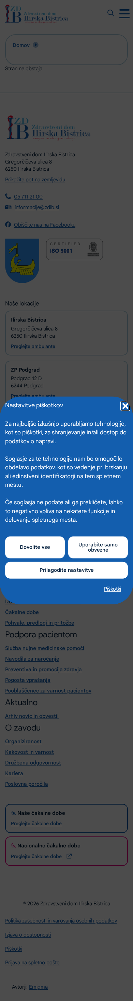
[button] (124, 405)
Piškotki (112, 589)
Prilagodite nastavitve (67, 570)
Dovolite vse (35, 547)
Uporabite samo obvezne (98, 547)
